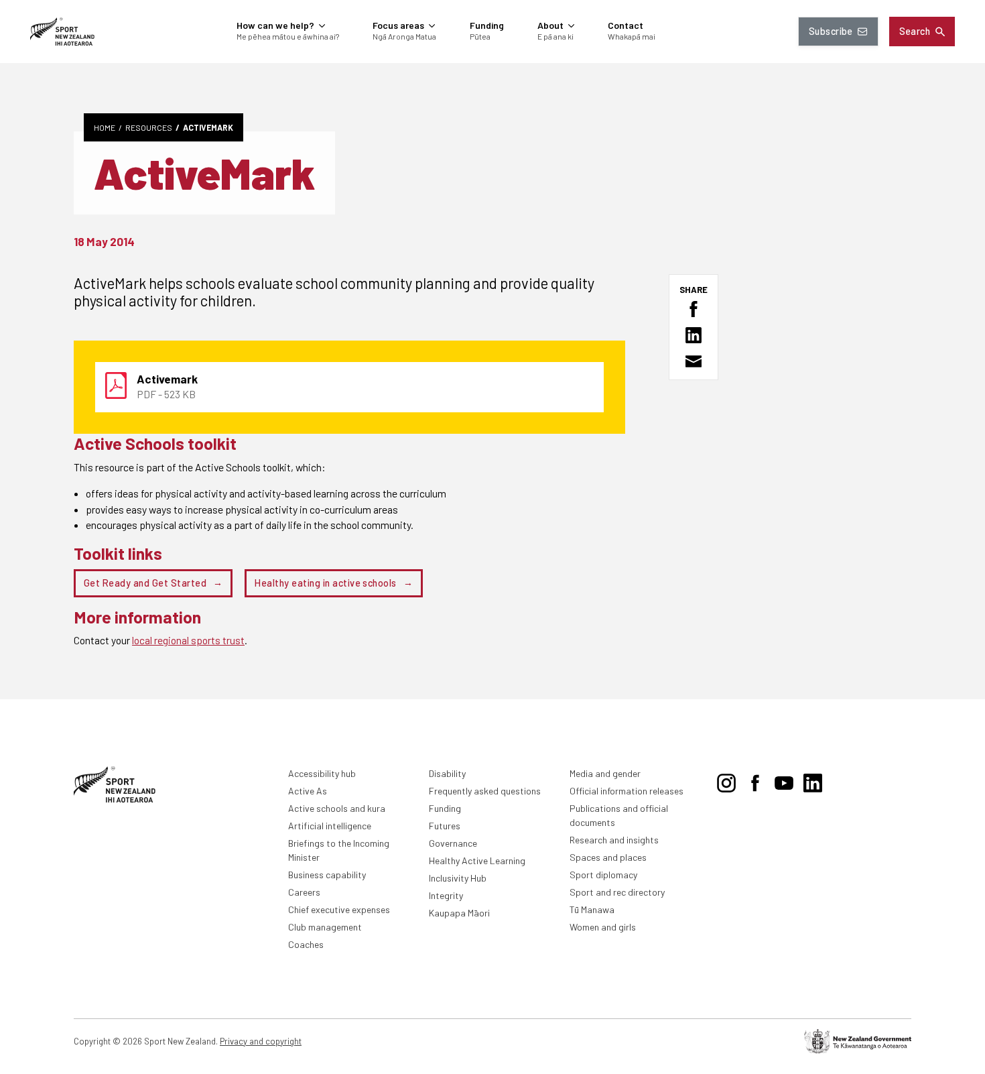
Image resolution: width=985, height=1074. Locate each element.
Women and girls (603, 927)
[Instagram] (726, 780)
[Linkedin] (812, 780)
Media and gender (605, 773)
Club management (325, 927)
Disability (447, 773)
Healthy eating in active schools (325, 583)
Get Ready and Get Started (145, 583)
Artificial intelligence (329, 825)
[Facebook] (755, 780)
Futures (444, 825)
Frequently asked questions (485, 790)
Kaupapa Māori (459, 912)
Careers (304, 892)
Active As (307, 790)
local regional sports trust (188, 640)
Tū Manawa (592, 909)
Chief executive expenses (339, 909)
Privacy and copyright (261, 1041)
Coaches (306, 944)
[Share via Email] (693, 361)
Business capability (327, 874)
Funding (445, 808)
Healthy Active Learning (477, 860)
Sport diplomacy (603, 874)
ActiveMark (208, 127)
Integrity (446, 895)
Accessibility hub (322, 773)
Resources (148, 127)
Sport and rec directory (617, 892)
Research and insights (614, 839)
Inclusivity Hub (457, 878)
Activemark (167, 378)
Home (104, 127)
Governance (453, 843)
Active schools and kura (336, 808)
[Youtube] (784, 780)
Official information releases (626, 790)
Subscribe (831, 31)
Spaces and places (608, 857)
